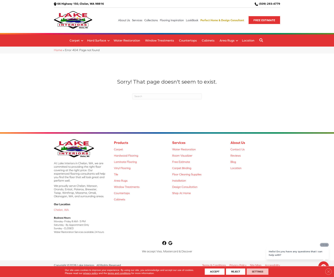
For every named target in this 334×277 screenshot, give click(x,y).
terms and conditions (119, 273)
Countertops (188, 40)
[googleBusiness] (170, 243)
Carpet (75, 40)
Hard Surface (96, 40)
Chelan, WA (61, 209)
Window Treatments (159, 40)
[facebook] (164, 243)
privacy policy (90, 273)
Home (58, 50)
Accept (214, 271)
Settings (257, 271)
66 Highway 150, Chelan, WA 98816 (80, 3)
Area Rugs (227, 40)
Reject (235, 271)
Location (248, 40)
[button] (264, 20)
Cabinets (208, 40)
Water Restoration (127, 40)
